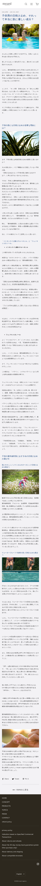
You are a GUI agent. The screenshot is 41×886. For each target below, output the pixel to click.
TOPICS (5, 810)
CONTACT (6, 818)
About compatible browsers (12, 856)
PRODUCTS (6, 806)
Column (5, 12)
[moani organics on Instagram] (38, 864)
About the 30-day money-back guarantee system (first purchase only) (20, 846)
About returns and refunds (11, 841)
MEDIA (4, 814)
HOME (4, 798)
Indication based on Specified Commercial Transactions (17, 835)
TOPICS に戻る (22, 790)
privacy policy (7, 830)
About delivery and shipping (12, 852)
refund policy (7, 822)
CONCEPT (6, 802)
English (19, 874)
